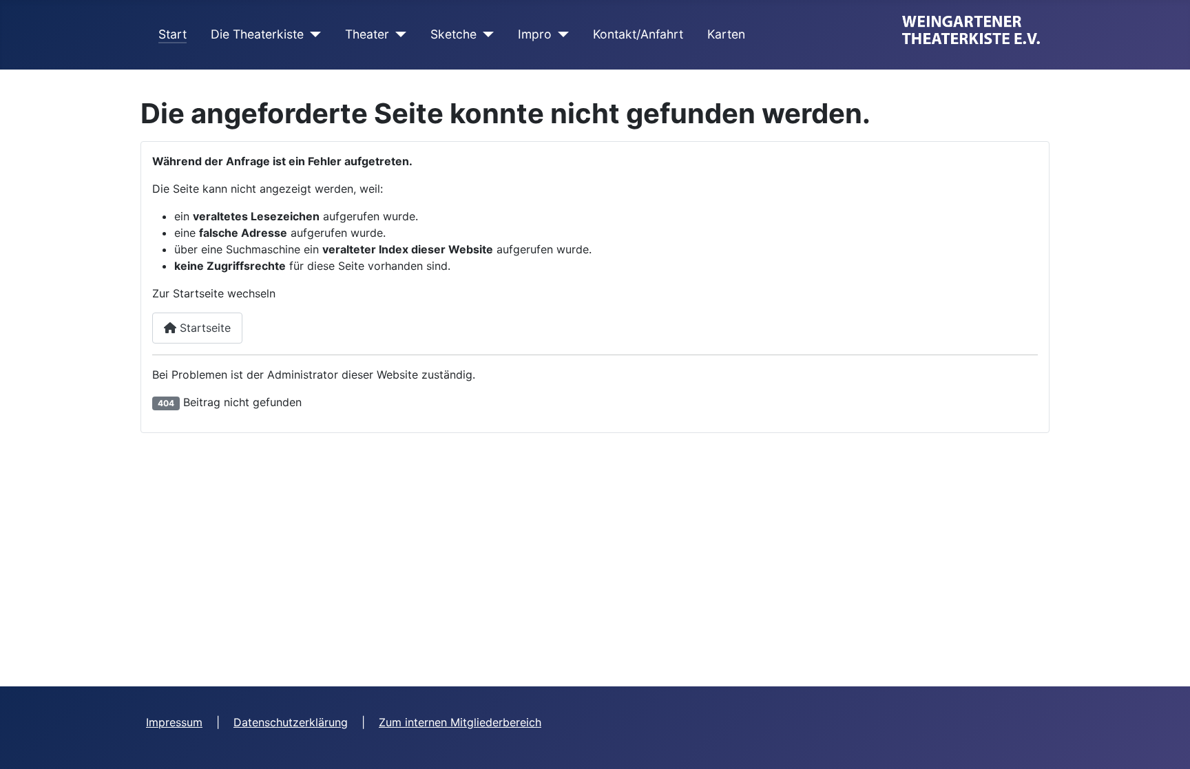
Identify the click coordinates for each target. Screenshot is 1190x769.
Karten (726, 34)
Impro (535, 34)
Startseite (203, 328)
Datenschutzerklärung (290, 722)
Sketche (453, 34)
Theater (367, 34)
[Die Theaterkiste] (312, 34)
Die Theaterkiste (257, 34)
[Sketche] (485, 34)
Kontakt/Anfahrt (638, 34)
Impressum (174, 722)
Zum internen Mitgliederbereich (460, 722)
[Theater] (397, 34)
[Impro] (560, 34)
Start (172, 34)
